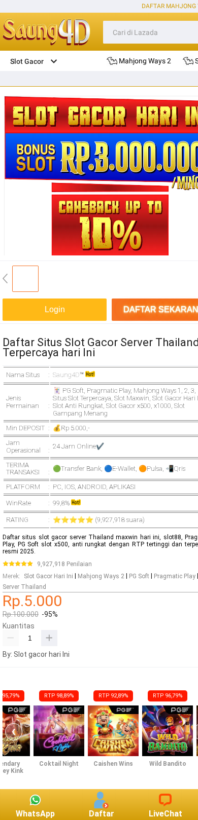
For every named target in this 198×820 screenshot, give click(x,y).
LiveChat (165, 813)
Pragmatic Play (174, 576)
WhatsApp (35, 813)
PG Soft (139, 576)
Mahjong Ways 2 (101, 576)
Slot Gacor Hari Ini (48, 576)
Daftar (101, 813)
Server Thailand (24, 586)
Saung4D (66, 375)
